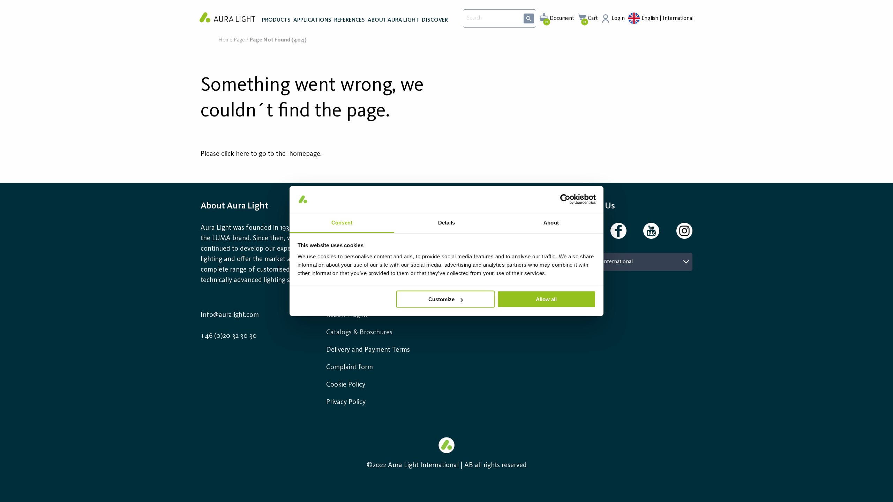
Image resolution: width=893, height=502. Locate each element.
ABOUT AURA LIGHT (393, 20)
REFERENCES (349, 20)
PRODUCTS (276, 20)
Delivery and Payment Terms (368, 350)
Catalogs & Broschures (359, 332)
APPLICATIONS (312, 20)
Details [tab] (446, 222)
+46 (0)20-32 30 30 (229, 336)
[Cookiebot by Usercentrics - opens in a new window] (565, 199)
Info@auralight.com (230, 315)
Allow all (546, 299)
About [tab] (551, 222)
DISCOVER (435, 20)
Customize (441, 299)
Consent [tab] (341, 222)
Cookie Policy (345, 384)
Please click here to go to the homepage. (261, 154)
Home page (231, 40)
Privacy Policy (346, 402)
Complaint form (349, 367)
